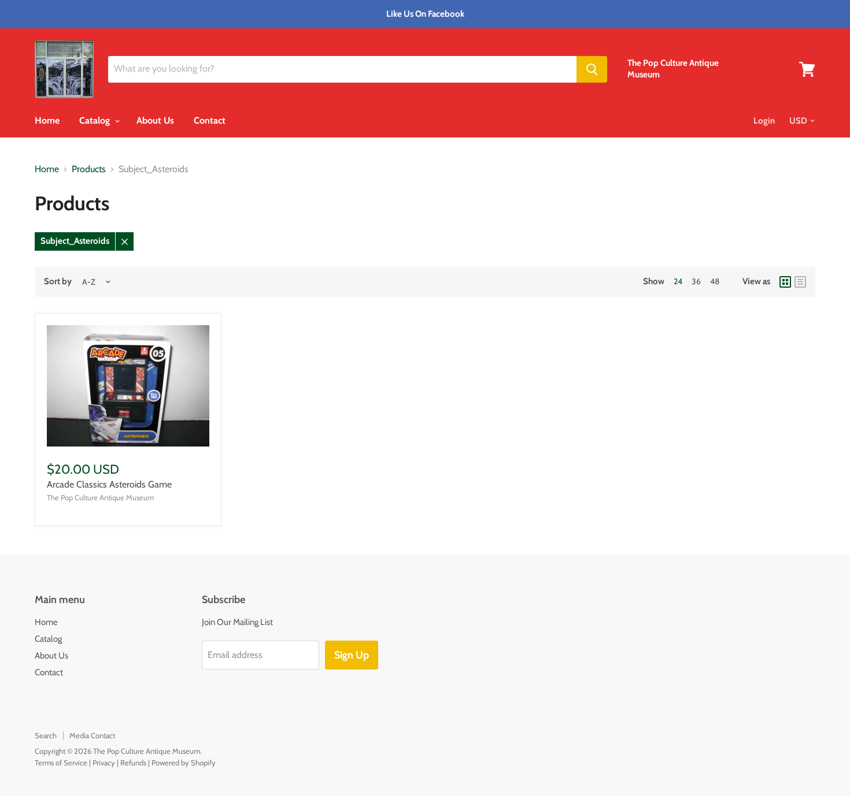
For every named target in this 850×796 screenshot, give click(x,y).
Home (47, 120)
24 (678, 281)
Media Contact (92, 735)
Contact (210, 120)
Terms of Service (61, 762)
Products (89, 169)
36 (696, 281)
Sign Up (351, 655)
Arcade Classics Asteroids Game (109, 484)
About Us (155, 120)
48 (714, 281)
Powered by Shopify (183, 762)
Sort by (58, 282)
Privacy (104, 762)
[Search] (591, 69)
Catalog (95, 120)
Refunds (133, 762)
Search (46, 735)
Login (764, 121)
